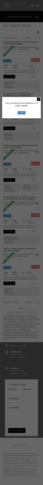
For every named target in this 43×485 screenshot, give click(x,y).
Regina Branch (8, 292)
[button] (10, 362)
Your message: (14, 408)
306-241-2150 (8, 85)
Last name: (27, 389)
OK (21, 113)
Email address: (14, 398)
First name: (12, 389)
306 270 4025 (8, 137)
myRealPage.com (25, 445)
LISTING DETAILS (9, 76)
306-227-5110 (8, 189)
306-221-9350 (27, 189)
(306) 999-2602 (8, 240)
